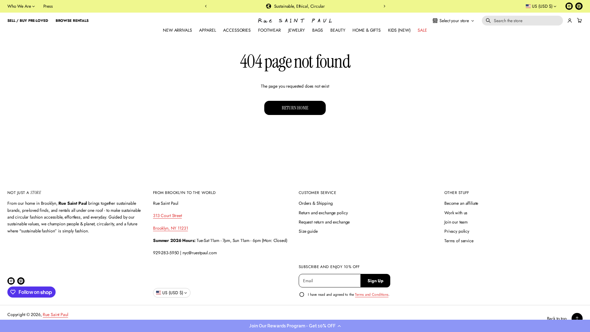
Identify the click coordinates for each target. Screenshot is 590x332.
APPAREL (207, 30)
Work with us (455, 213)
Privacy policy (456, 231)
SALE (422, 30)
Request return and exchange (324, 222)
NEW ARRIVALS (177, 30)
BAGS (317, 30)
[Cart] (579, 21)
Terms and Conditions (371, 294)
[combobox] (522, 21)
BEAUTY (337, 30)
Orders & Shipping (316, 203)
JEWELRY (296, 30)
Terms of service (459, 241)
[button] (295, 326)
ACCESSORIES (236, 30)
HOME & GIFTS (366, 30)
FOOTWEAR (269, 30)
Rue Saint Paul (55, 314)
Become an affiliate (461, 203)
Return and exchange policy (323, 213)
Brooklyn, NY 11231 (170, 228)
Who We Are (19, 6)
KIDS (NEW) (399, 30)
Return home (295, 108)
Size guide (308, 231)
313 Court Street (167, 215)
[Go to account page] (570, 21)
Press (48, 6)
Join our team (456, 222)
